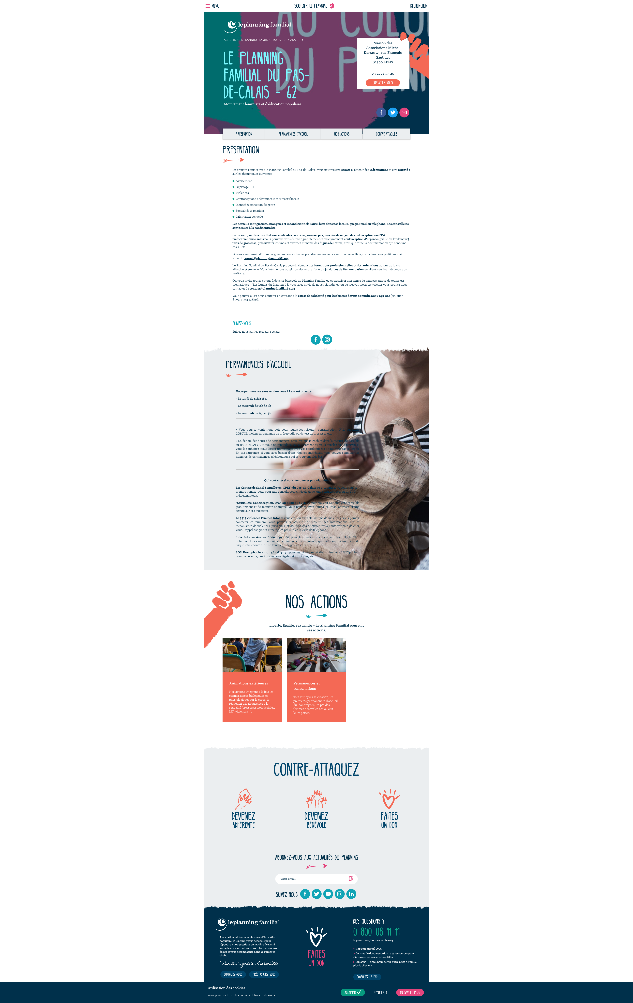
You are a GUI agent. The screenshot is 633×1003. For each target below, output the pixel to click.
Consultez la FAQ (367, 977)
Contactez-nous (383, 83)
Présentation (244, 134)
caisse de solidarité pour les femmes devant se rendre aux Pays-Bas (344, 296)
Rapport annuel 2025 (369, 948)
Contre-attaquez (386, 134)
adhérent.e (244, 820)
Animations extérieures (248, 683)
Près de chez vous (264, 974)
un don (389, 820)
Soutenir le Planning (310, 5)
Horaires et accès (383, 66)
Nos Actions (341, 134)
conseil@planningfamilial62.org (266, 258)
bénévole (316, 820)
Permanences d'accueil (293, 134)
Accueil (230, 40)
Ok (351, 878)
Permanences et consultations (306, 686)
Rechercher (418, 5)
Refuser (379, 992)
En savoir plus (410, 992)
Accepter (350, 992)
